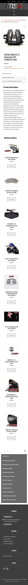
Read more (12, 166)
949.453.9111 (7, 524)
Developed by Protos (14, 581)
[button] (14, 11)
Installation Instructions (10, 536)
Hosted (6, 581)
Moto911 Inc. (8, 517)
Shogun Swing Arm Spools (9, 499)
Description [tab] (7, 73)
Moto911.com (14, 6)
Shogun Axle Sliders (8, 484)
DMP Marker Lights (7, 468)
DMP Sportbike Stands (8, 472)
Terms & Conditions (8, 543)
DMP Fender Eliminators (9, 460)
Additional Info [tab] (8, 77)
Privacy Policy (7, 539)
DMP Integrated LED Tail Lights (12, 20)
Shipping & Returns (8, 541)
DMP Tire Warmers (7, 480)
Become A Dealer (8, 556)
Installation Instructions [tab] (12, 81)
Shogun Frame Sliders (8, 492)
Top (24, 579)
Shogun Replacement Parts (9, 496)
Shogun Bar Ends (7, 488)
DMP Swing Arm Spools (8, 476)
